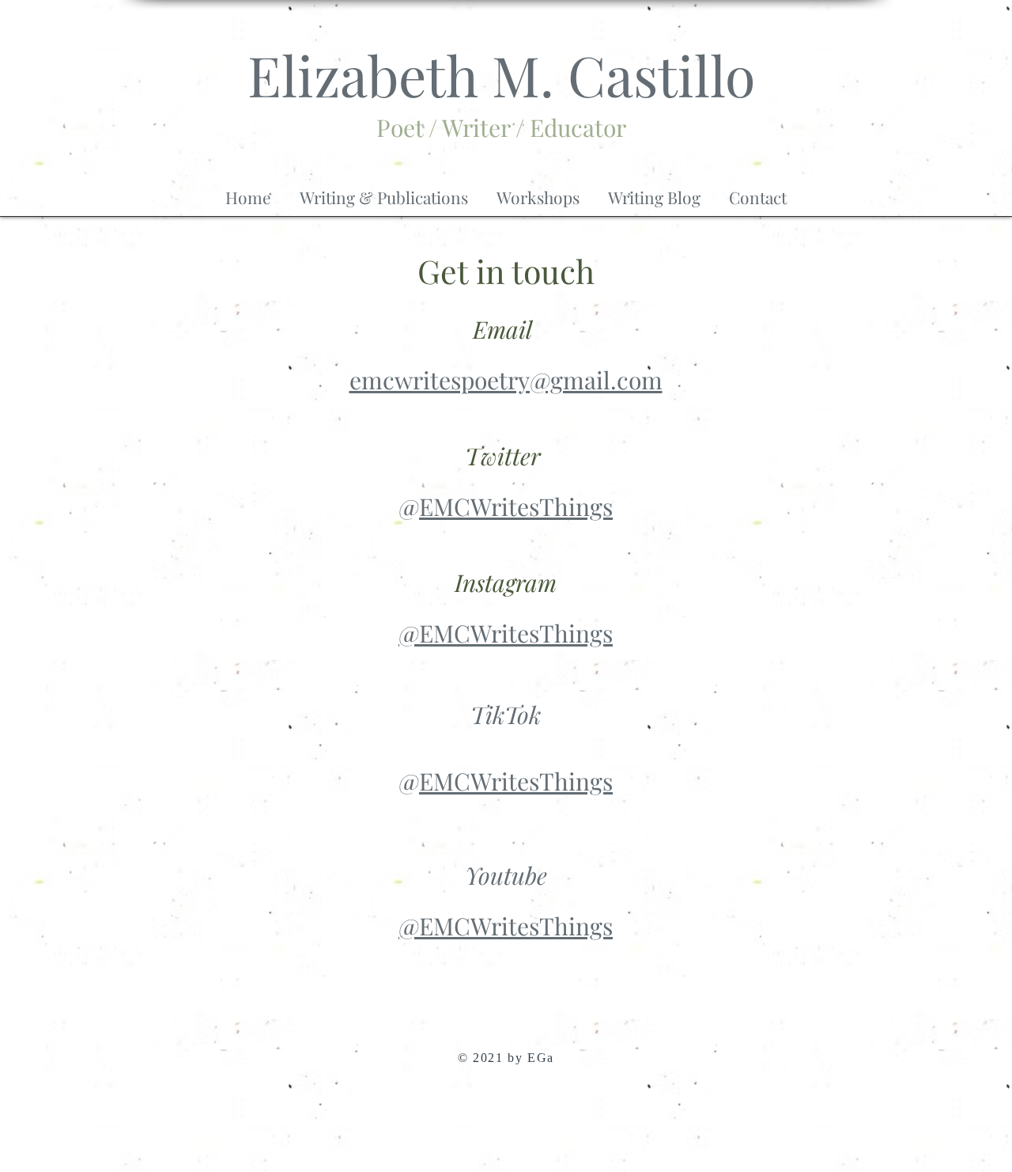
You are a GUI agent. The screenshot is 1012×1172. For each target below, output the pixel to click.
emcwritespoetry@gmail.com (506, 380)
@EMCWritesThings (505, 633)
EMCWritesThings (516, 506)
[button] (383, 190)
